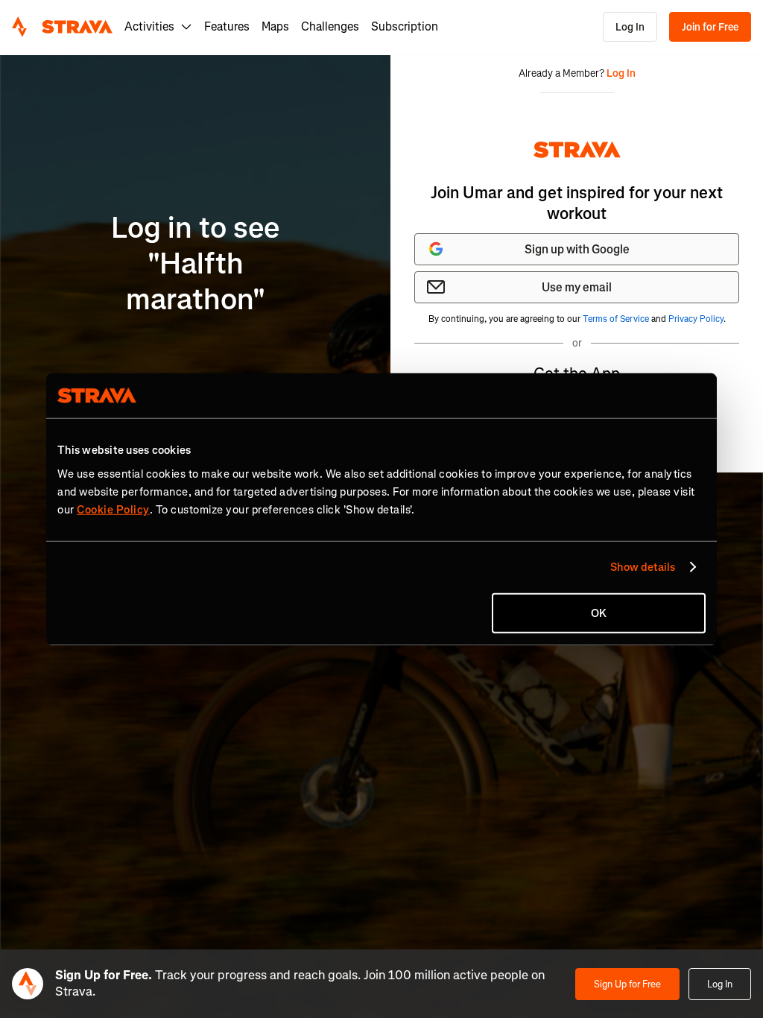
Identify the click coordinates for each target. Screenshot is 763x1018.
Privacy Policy (696, 319)
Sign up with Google (577, 249)
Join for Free (710, 27)
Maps (275, 26)
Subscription (404, 26)
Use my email (577, 287)
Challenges (330, 26)
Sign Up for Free (627, 984)
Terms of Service (616, 319)
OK (599, 612)
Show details (642, 567)
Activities (149, 26)
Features (227, 26)
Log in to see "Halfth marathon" (195, 263)
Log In (630, 27)
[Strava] (62, 27)
